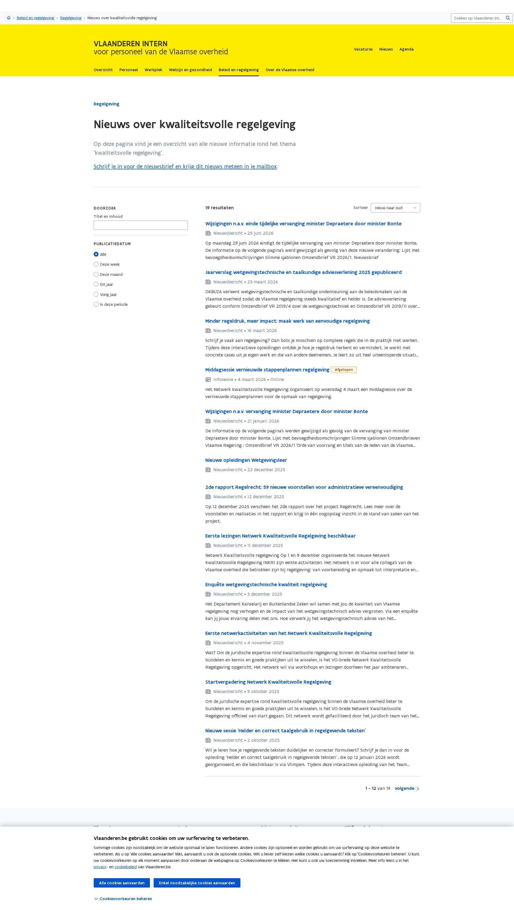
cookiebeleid (126, 866)
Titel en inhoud (108, 216)
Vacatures (363, 49)
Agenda (406, 49)
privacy (100, 866)
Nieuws (386, 49)
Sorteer (360, 207)
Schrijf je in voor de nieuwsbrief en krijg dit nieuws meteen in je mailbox (185, 166)
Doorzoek (105, 208)
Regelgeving (71, 17)
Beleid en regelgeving (35, 17)
